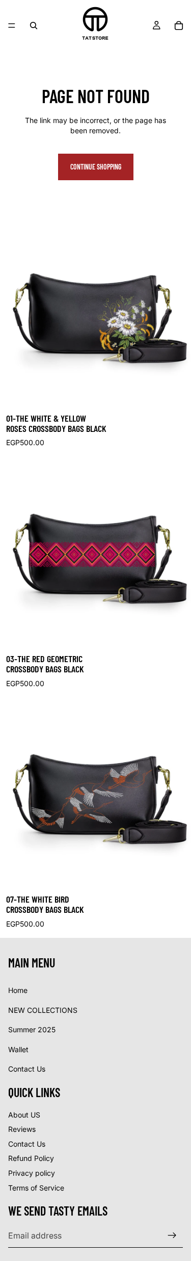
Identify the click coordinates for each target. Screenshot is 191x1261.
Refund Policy (31, 1158)
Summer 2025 (32, 1029)
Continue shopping (95, 166)
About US (24, 1114)
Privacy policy (31, 1173)
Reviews (22, 1129)
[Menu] (11, 25)
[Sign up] (172, 1235)
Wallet (18, 1049)
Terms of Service (36, 1187)
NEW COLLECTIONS (42, 1009)
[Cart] (179, 25)
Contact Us (26, 1068)
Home (18, 990)
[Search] (33, 25)
